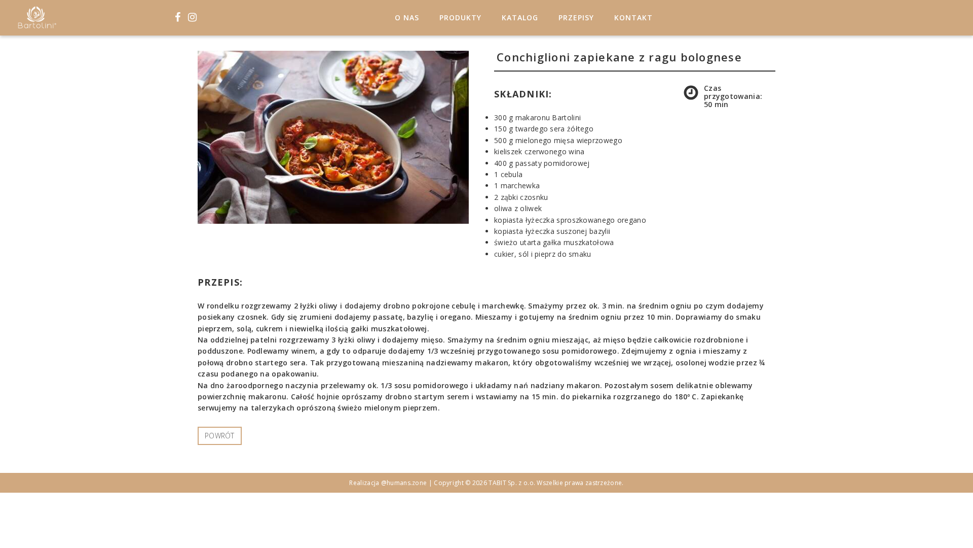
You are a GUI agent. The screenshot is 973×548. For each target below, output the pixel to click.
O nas (407, 17)
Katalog (520, 17)
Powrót (220, 435)
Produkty (460, 17)
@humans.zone (404, 482)
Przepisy (576, 17)
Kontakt (633, 17)
